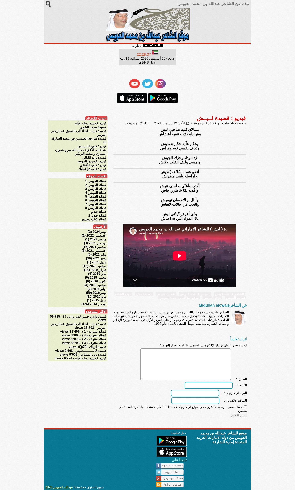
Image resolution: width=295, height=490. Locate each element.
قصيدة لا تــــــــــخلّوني (90, 350)
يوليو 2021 (99, 254)
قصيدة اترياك (97, 347)
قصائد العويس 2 (95, 185)
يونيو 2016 (99, 292)
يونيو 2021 (99, 258)
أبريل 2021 (99, 262)
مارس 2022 (98, 239)
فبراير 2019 (98, 270)
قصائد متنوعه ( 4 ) (94, 335)
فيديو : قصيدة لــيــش (92, 146)
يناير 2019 (99, 273)
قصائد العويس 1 (95, 181)
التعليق (241, 379)
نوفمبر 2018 (98, 277)
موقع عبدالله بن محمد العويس (179, 297)
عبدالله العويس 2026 (59, 487)
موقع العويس (212, 297)
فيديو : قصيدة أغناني (93, 165)
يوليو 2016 (99, 289)
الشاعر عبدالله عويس (229, 294)
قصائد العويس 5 (95, 196)
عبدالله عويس (166, 294)
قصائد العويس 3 (95, 189)
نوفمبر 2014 (98, 304)
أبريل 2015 (99, 300)
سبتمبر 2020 (97, 266)
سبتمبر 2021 (97, 247)
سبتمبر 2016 (97, 285)
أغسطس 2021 (96, 250)
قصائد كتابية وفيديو (203, 123)
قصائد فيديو (98, 211)
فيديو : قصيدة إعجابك (92, 169)
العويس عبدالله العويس (195, 294)
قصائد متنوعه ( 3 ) (94, 343)
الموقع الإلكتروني (235, 400)
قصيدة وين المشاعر (93, 354)
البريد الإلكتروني (235, 393)
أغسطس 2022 (96, 235)
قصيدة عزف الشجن (93, 127)
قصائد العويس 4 (95, 192)
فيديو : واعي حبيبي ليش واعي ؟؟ (84, 316)
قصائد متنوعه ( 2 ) (94, 339)
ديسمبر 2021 (97, 243)
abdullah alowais (234, 123)
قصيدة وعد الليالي (94, 157)
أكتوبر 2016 (98, 281)
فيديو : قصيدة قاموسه (91, 161)
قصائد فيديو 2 (97, 215)
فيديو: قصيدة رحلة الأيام (90, 123)
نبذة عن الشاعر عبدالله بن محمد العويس (212, 3)
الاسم (242, 385)
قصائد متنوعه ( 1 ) (94, 331)
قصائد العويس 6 (95, 200)
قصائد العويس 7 (95, 204)
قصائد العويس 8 (95, 208)
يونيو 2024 (99, 231)
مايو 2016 (99, 296)
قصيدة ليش (144, 294)
